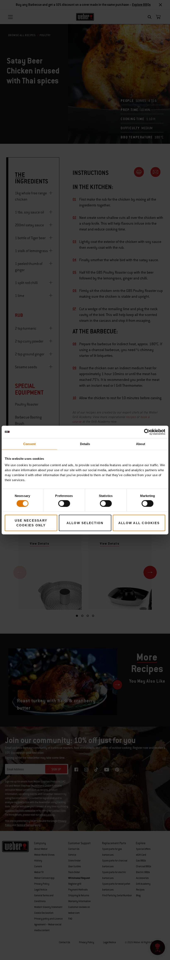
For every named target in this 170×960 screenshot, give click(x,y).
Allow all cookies (139, 523)
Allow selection (85, 523)
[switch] (64, 503)
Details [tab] (85, 443)
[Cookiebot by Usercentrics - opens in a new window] (147, 432)
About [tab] (140, 443)
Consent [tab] (29, 443)
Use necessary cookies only (31, 523)
